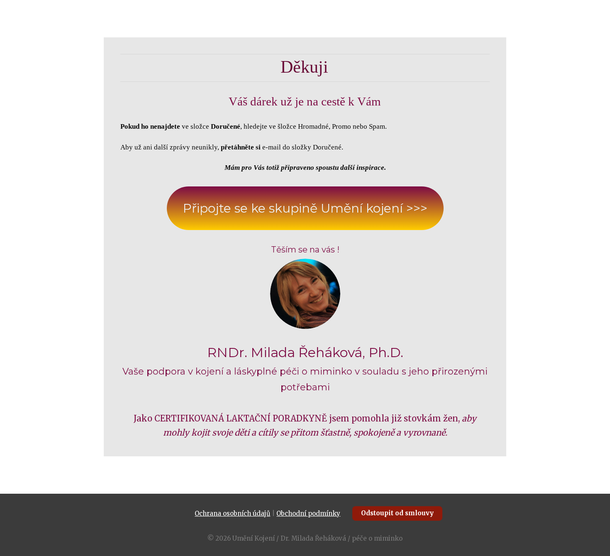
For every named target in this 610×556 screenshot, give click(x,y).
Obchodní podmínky (308, 513)
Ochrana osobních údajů (232, 513)
